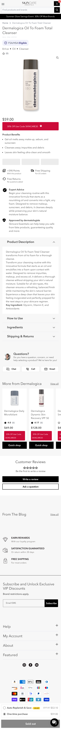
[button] (11, 162)
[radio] (30, 708)
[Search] (57, 57)
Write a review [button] (30, 479)
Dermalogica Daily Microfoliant (14, 412)
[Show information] (40, 126)
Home (5, 23)
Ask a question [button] (30, 486)
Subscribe (51, 603)
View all (54, 383)
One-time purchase (17, 713)
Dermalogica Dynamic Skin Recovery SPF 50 (40, 414)
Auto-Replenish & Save (23, 707)
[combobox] (30, 10)
